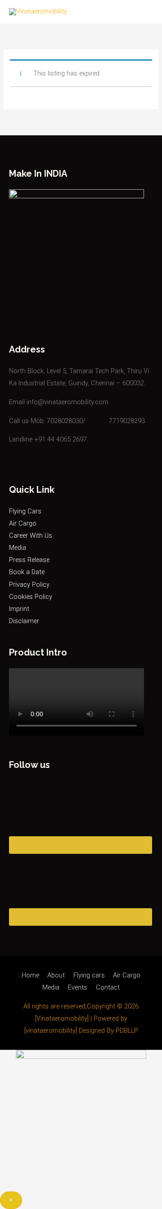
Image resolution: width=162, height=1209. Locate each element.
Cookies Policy (30, 597)
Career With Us (30, 535)
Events (77, 987)
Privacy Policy (29, 584)
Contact (108, 987)
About (56, 975)
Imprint (19, 609)
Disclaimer (24, 621)
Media (17, 548)
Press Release (29, 560)
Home (30, 975)
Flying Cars (25, 511)
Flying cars (89, 975)
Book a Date (27, 572)
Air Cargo (22, 523)
